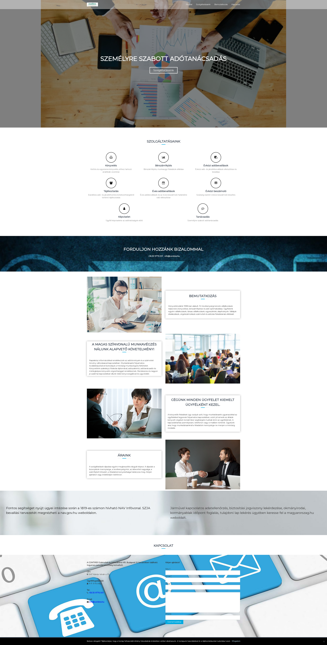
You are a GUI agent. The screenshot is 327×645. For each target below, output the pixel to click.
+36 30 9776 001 (96, 593)
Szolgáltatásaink (203, 4)
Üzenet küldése (174, 622)
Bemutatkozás (221, 4)
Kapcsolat (235, 4)
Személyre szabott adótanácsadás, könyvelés (163, 74)
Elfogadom (236, 641)
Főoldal (189, 4)
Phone (168, 614)
